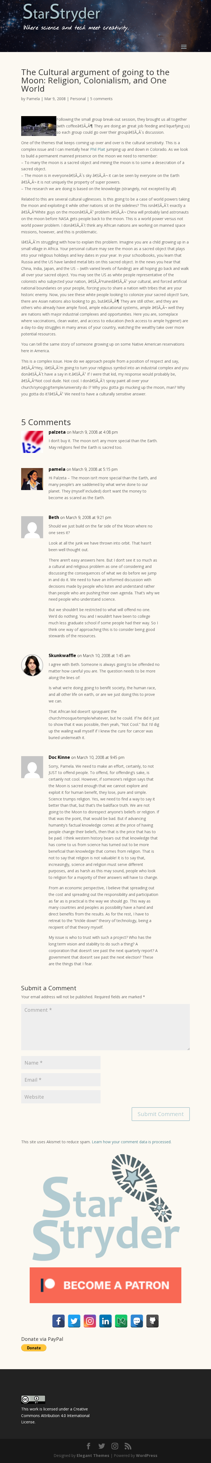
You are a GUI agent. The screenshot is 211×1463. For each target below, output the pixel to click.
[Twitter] (74, 1321)
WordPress (146, 1455)
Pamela (33, 98)
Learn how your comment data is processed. (131, 1141)
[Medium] (121, 1321)
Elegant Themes (93, 1455)
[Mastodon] (136, 1321)
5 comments (101, 98)
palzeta (57, 432)
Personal (78, 98)
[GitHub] (152, 1321)
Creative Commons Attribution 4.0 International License (55, 1415)
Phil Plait (97, 149)
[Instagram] (89, 1321)
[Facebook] (58, 1321)
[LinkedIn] (105, 1321)
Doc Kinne (59, 757)
